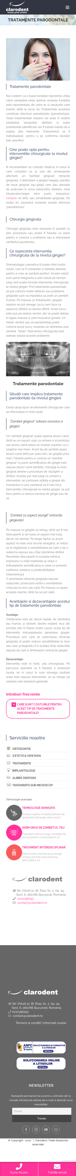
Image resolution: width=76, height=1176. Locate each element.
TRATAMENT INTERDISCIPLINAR (43, 847)
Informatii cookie (54, 1023)
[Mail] (56, 1129)
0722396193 (25, 899)
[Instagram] (36, 1129)
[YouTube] (46, 1129)
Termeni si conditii (28, 1023)
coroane (11, 198)
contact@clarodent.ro (32, 903)
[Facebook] (26, 1129)
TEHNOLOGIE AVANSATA (38, 807)
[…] (59, 817)
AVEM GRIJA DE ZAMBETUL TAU (43, 827)
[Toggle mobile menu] (68, 7)
